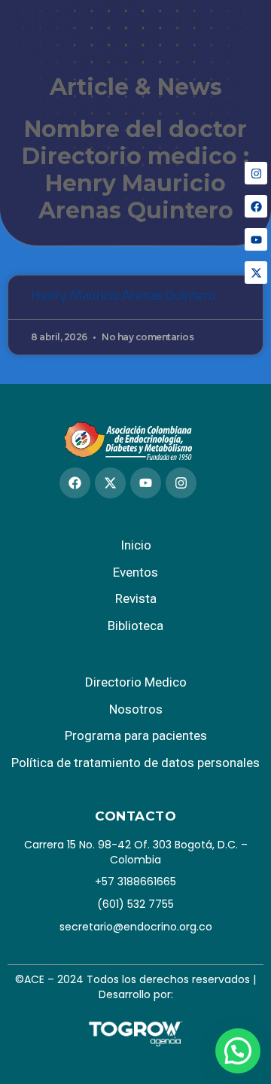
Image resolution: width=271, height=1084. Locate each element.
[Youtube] (256, 239)
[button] (237, 1050)
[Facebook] (256, 206)
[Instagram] (256, 173)
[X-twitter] (256, 272)
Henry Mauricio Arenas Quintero (123, 295)
